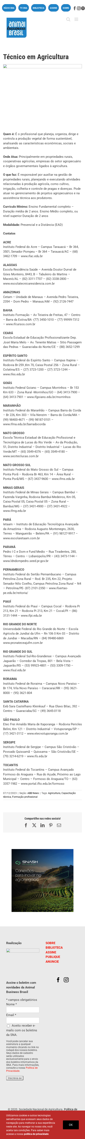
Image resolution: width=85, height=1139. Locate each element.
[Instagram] (66, 979)
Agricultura (54, 793)
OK (71, 1125)
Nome (11, 1004)
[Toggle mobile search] (68, 19)
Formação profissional (25, 796)
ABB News (33, 793)
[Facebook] (58, 979)
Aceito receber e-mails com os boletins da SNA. (21, 1030)
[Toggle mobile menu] (76, 19)
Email (11, 1015)
